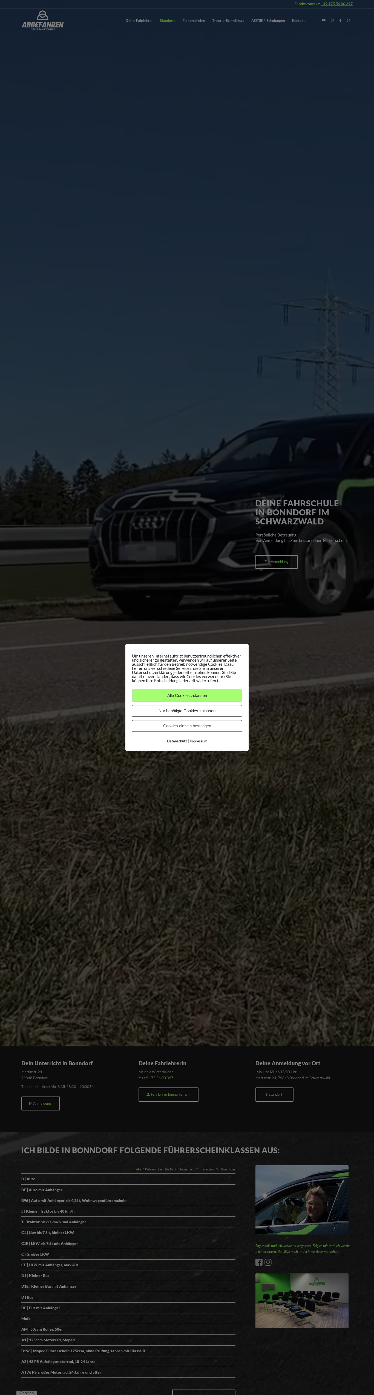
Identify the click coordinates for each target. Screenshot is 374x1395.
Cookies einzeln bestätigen (187, 726)
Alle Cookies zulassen (187, 695)
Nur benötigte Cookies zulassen (187, 710)
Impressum (198, 741)
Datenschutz (177, 741)
